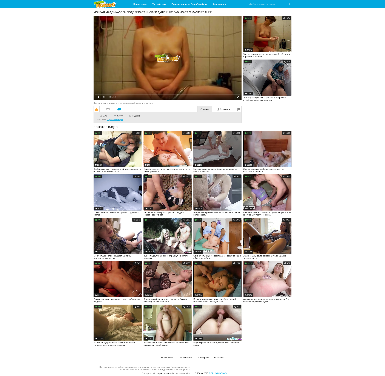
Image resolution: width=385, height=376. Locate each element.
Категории (218, 4)
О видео (204, 109)
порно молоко (164, 373)
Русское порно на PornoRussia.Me (189, 4)
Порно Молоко (218, 373)
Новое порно (140, 4)
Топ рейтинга (159, 4)
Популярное (203, 357)
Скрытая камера (115, 119)
